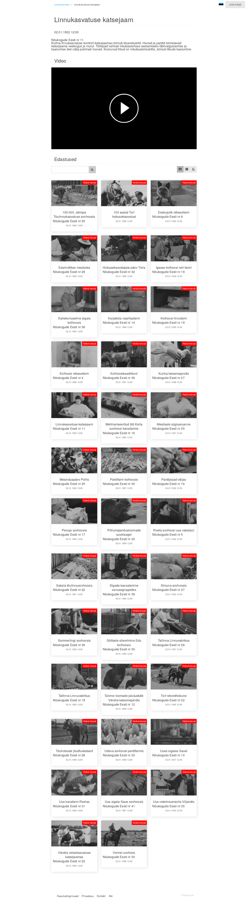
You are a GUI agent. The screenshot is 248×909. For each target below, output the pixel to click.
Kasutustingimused (67, 896)
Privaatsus (87, 896)
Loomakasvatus (62, 4)
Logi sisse (235, 4)
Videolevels (187, 895)
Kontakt (101, 896)
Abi (111, 896)
